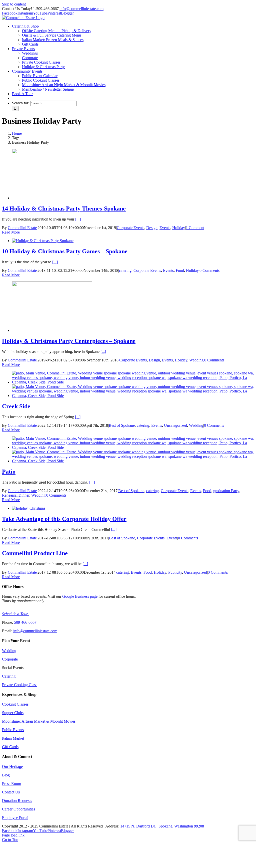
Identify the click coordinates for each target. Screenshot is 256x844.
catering (125, 270)
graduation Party (226, 491)
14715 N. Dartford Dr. (138, 826)
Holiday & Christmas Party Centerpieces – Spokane (69, 341)
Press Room (11, 783)
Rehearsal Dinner (15, 495)
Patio (9, 471)
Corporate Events (130, 228)
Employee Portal (15, 817)
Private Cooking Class (19, 685)
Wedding (196, 360)
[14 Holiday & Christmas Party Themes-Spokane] (52, 198)
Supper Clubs (13, 713)
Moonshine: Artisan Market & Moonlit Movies (39, 721)
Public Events (13, 730)
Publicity (175, 572)
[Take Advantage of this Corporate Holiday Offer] (28, 508)
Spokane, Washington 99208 (181, 826)
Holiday (178, 228)
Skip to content (14, 4)
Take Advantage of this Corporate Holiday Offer (64, 519)
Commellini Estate (22, 228)
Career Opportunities (18, 809)
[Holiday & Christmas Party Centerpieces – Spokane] (52, 330)
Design (152, 228)
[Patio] (133, 447)
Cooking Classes (15, 704)
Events (165, 228)
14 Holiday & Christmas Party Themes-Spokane (64, 208)
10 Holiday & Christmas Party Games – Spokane (65, 251)
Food (180, 270)
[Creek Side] (133, 382)
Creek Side (16, 406)
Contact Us (11, 792)
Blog (6, 775)
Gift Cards (10, 747)
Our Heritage (12, 766)
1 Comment (195, 228)
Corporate (10, 659)
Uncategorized (175, 425)
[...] (78, 219)
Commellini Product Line (35, 553)
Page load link (13, 835)
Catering (9, 676)
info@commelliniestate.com (82, 9)
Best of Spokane (122, 425)
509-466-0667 (25, 622)
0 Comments (210, 270)
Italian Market (13, 738)
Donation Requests (17, 800)
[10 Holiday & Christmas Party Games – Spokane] (43, 241)
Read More (11, 232)
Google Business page (80, 596)
